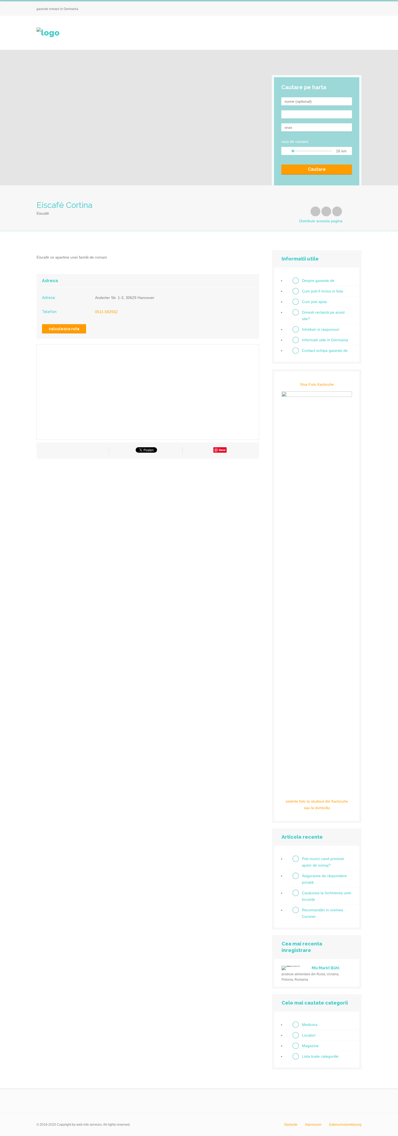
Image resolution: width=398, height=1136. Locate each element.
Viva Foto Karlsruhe (317, 384)
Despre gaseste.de (318, 280)
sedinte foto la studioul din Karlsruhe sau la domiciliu (317, 804)
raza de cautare (294, 141)
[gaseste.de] (48, 32)
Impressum (313, 1125)
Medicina (309, 1024)
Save (222, 450)
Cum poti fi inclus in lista (322, 291)
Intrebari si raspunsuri (320, 329)
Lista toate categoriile (320, 1056)
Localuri (308, 1035)
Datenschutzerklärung (345, 1125)
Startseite (291, 1125)
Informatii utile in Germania (325, 340)
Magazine (310, 1046)
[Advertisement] (148, 511)
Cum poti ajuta (314, 302)
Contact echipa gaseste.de (325, 350)
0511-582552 (106, 312)
